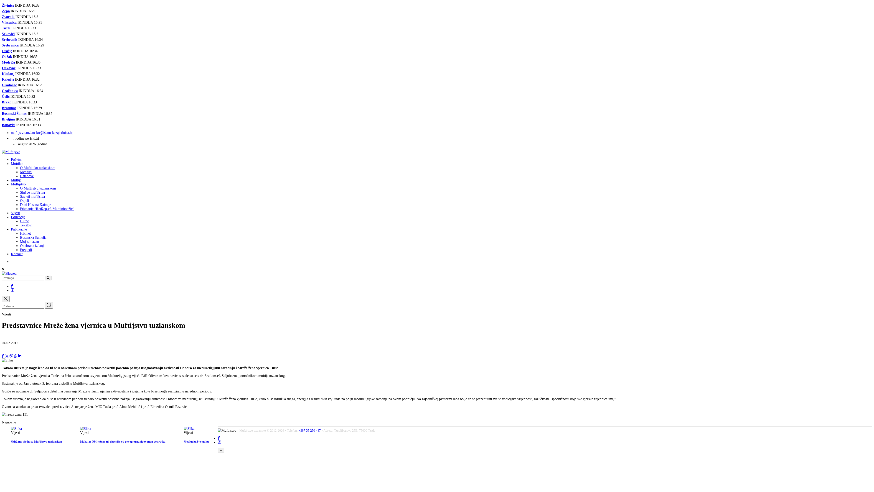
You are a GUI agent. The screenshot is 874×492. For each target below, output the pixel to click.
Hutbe (24, 221)
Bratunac (9, 108)
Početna (16, 159)
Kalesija (8, 79)
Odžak (7, 57)
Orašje (7, 51)
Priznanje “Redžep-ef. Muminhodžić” (47, 209)
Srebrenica (10, 45)
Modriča (8, 62)
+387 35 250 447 (310, 430)
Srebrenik (9, 39)
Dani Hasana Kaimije (35, 205)
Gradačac (9, 85)
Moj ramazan (29, 241)
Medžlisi (26, 172)
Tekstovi (26, 225)
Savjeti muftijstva (32, 196)
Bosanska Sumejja (33, 237)
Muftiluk (17, 164)
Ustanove (27, 176)
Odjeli (24, 200)
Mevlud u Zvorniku (196, 441)
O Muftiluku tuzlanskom (37, 168)
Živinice (8, 5)
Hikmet (25, 233)
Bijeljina (8, 119)
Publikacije (19, 229)
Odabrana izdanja (32, 246)
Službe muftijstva (32, 192)
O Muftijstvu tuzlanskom (38, 188)
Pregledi (26, 250)
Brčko (6, 102)
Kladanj (8, 74)
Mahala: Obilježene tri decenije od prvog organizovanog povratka (122, 441)
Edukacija (18, 217)
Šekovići (8, 34)
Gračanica (10, 91)
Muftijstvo (18, 184)
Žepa (6, 11)
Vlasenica (9, 22)
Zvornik (8, 17)
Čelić (6, 96)
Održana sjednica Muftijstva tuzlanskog (36, 441)
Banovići (8, 125)
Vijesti (15, 213)
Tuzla (6, 28)
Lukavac (8, 68)
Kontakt (17, 254)
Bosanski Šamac (14, 113)
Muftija (16, 180)
